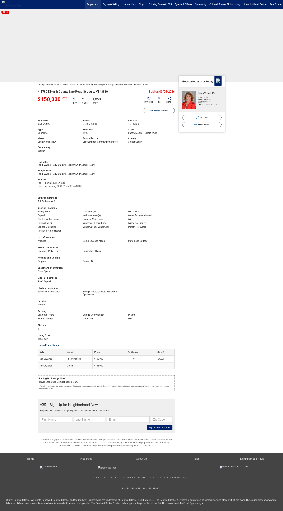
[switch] (149, 101)
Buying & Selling (112, 6)
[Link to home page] (13, 4)
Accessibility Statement (147, 477)
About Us (130, 6)
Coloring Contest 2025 (160, 4)
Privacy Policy (120, 477)
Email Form (203, 125)
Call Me (203, 117)
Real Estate (276, 4)
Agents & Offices (183, 4)
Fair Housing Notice (178, 477)
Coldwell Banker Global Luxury (225, 4)
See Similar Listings (159, 110)
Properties (94, 6)
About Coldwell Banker (255, 4)
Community (201, 4)
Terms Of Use (100, 477)
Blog (142, 6)
